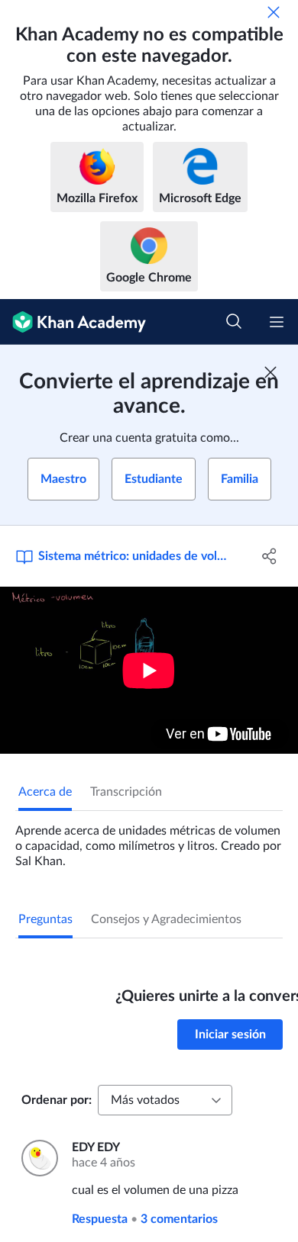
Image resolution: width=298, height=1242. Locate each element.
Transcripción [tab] (126, 792)
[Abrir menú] (276, 322)
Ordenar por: (56, 1100)
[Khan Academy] (73, 322)
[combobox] (165, 1100)
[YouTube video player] (149, 670)
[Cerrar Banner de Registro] (270, 372)
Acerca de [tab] (45, 792)
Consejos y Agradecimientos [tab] (166, 919)
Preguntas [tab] (45, 919)
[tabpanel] (149, 840)
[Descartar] (273, 12)
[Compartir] (269, 556)
